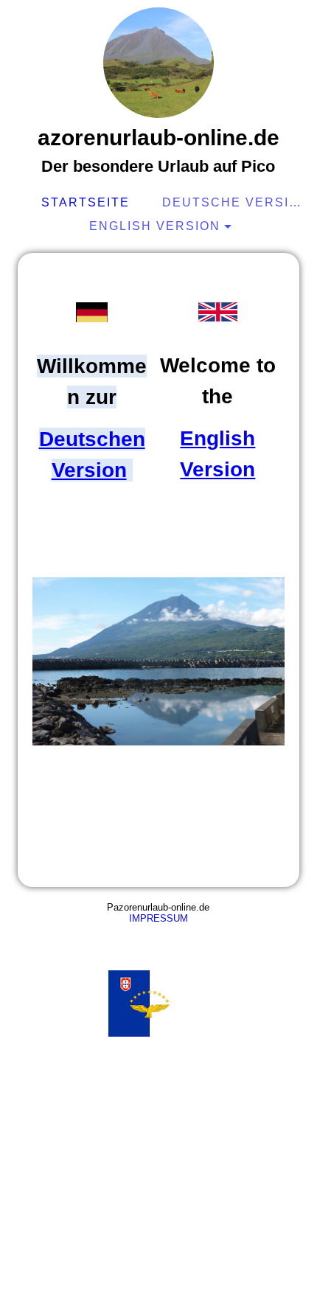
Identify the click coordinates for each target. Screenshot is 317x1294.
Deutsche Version (233, 202)
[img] (158, 62)
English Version (154, 226)
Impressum (158, 918)
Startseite (85, 202)
